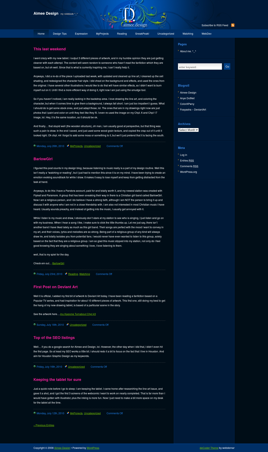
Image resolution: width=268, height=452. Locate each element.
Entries (187, 160)
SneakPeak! (142, 33)
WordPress (93, 447)
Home (41, 33)
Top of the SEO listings (54, 337)
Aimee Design (46, 13)
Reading (122, 33)
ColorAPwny (187, 104)
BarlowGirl (43, 159)
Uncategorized (165, 33)
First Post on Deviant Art (56, 286)
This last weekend (50, 49)
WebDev (206, 33)
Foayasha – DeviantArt (193, 109)
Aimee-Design (188, 92)
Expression (81, 33)
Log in (183, 154)
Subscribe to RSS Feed (215, 25)
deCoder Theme (209, 447)
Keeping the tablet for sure (57, 379)
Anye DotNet (187, 98)
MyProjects (102, 33)
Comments (189, 166)
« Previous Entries (44, 425)
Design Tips (60, 33)
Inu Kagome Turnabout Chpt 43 (78, 314)
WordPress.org (188, 171)
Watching (188, 33)
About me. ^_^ (188, 51)
